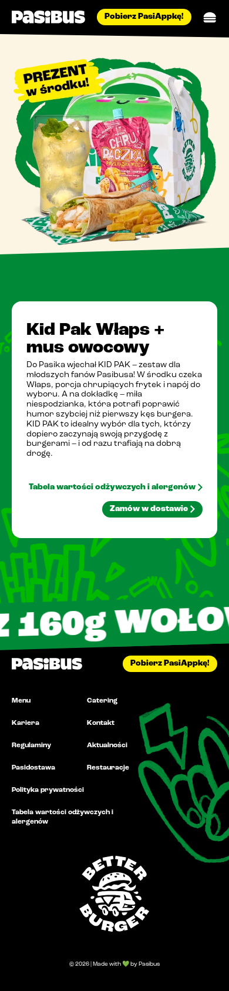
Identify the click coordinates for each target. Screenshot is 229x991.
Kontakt (100, 723)
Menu (21, 700)
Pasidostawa (33, 767)
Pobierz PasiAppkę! (144, 16)
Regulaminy (31, 745)
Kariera (25, 723)
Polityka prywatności (48, 790)
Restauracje (108, 767)
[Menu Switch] (210, 17)
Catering (102, 700)
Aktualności (107, 745)
